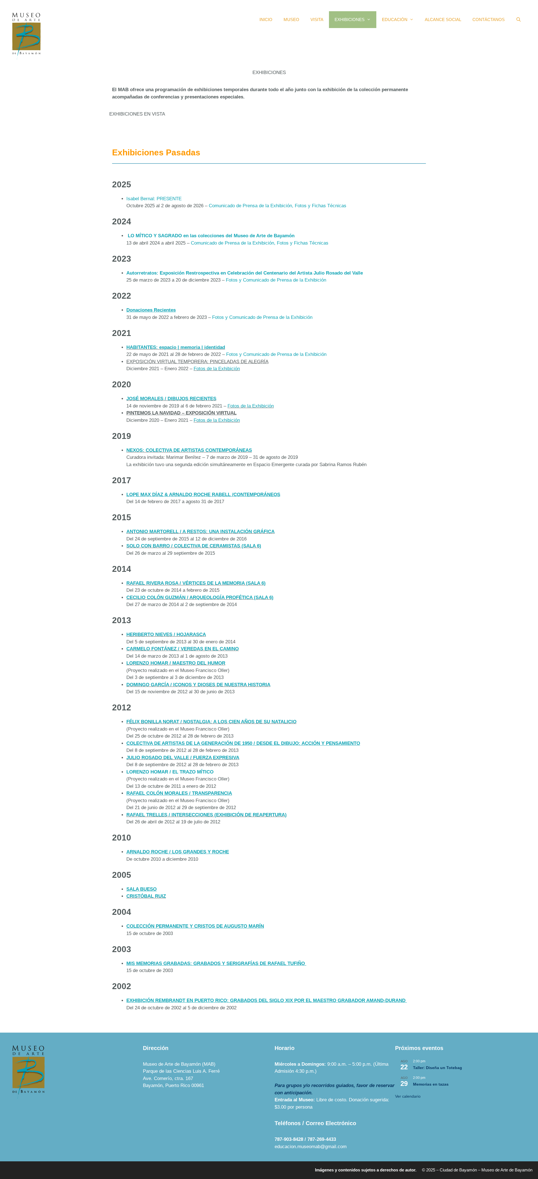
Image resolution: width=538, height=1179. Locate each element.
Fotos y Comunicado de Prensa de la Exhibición (277, 280)
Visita (316, 19)
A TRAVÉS (123, 131)
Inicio (265, 19)
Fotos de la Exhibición (217, 368)
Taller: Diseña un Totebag (437, 1067)
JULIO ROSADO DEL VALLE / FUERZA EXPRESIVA (182, 757)
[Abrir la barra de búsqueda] (518, 19)
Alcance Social (443, 19)
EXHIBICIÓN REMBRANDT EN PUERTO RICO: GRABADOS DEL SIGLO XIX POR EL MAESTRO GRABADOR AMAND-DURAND (265, 1000)
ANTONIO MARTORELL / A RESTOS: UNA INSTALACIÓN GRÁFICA (200, 531)
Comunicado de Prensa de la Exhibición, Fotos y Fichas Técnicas (278, 205)
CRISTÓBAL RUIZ (146, 896)
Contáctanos (488, 19)
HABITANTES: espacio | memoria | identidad (175, 347)
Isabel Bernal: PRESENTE (154, 198)
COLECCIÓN (286, 131)
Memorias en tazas (431, 1084)
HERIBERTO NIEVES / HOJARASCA (166, 634)
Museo (291, 19)
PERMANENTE (288, 138)
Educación (394, 19)
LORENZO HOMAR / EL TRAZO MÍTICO (170, 772)
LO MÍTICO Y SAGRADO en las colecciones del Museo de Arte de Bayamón (210, 235)
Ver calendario (408, 1096)
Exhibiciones (350, 19)
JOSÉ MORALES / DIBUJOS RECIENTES (171, 398)
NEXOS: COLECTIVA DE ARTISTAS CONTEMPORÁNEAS (189, 450)
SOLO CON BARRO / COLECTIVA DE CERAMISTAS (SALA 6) (193, 546)
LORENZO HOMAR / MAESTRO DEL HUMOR (175, 663)
